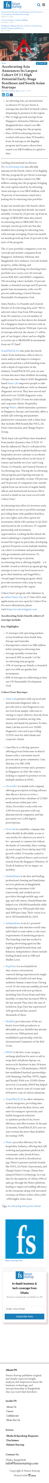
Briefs (4, 63)
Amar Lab (13, 383)
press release (34, 1206)
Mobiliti (10, 1021)
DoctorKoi (11, 786)
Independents (13, 923)
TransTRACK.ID (10, 351)
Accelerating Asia (14, 167)
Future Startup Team (11, 91)
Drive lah (11, 829)
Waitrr (12, 408)
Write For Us (13, 1420)
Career (9, 1411)
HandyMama (13, 876)
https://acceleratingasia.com (21, 609)
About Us (11, 1407)
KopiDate (11, 966)
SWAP (9, 1052)
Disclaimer (12, 1440)
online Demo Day (13, 597)
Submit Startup (15, 1445)
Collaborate (12, 1416)
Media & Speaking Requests (22, 1436)
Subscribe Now (24, 1316)
